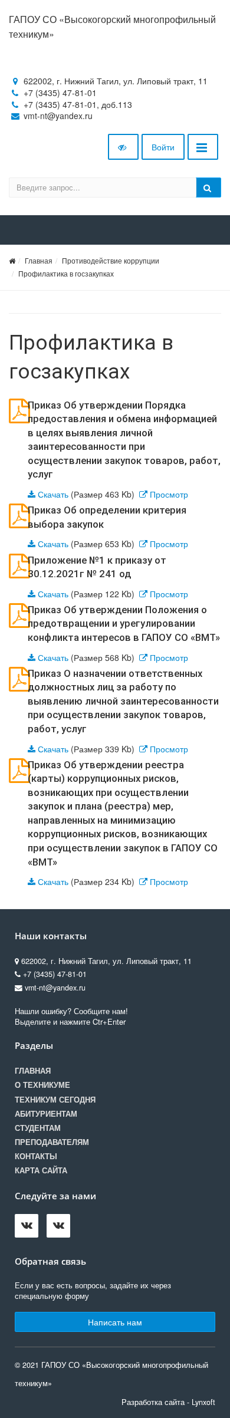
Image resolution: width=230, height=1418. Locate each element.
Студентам (38, 1128)
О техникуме (42, 1085)
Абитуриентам (46, 1113)
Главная (38, 260)
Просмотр (169, 494)
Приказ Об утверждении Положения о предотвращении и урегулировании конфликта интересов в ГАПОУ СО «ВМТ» (124, 623)
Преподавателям (52, 1142)
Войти (163, 147)
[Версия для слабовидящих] (123, 147)
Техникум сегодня (55, 1099)
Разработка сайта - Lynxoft (168, 1402)
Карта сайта (41, 1170)
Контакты (36, 1156)
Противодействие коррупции (110, 260)
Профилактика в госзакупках (66, 273)
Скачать (53, 494)
